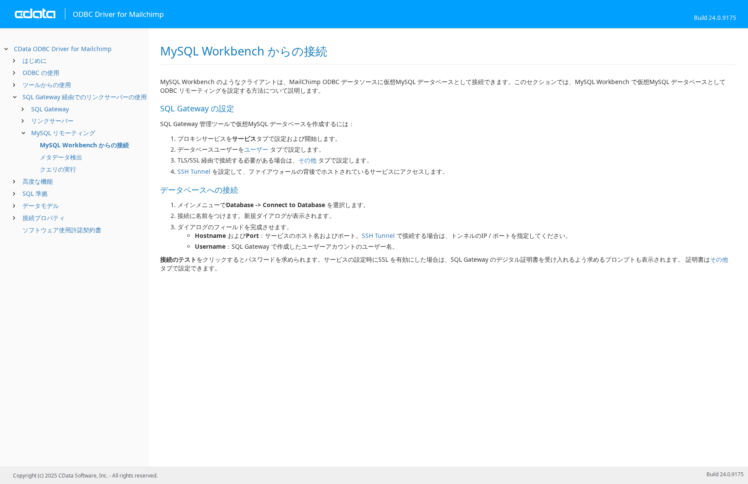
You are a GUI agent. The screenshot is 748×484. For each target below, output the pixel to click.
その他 (307, 160)
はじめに (35, 60)
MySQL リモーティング (63, 133)
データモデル (41, 205)
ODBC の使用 (41, 72)
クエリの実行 (58, 169)
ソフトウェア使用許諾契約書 (62, 230)
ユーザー (256, 149)
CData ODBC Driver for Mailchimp (63, 49)
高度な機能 (38, 181)
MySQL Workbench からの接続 (84, 145)
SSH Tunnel (193, 171)
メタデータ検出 (61, 157)
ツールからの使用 (47, 85)
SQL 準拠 (35, 193)
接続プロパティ (44, 218)
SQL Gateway (50, 109)
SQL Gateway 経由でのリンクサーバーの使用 (85, 97)
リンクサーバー (52, 121)
